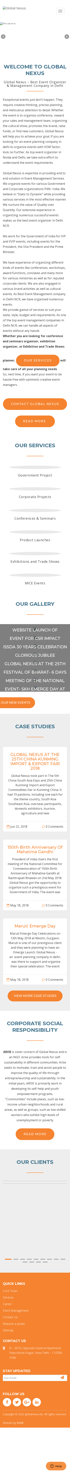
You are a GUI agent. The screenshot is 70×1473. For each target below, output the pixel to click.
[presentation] (3, 36)
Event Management (16, 1310)
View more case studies (35, 996)
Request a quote (14, 1324)
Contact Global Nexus (35, 404)
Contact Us (10, 1317)
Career (7, 1304)
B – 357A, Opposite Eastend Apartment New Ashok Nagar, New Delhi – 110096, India (36, 1353)
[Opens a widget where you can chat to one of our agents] (56, 1466)
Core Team (10, 1291)
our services (38, 360)
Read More (35, 421)
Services (8, 1297)
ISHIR (20, 1423)
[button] (8, 1259)
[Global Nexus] (14, 8)
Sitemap (8, 1330)
